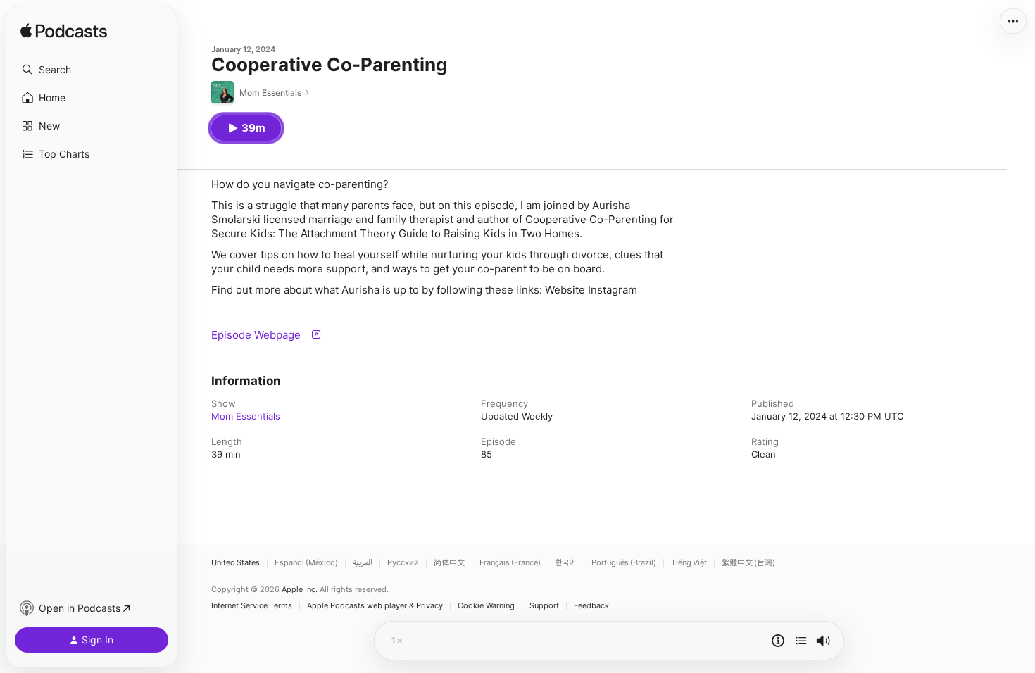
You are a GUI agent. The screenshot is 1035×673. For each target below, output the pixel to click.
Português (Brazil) (623, 563)
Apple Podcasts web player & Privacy (375, 606)
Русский (403, 563)
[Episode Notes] (778, 640)
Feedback (591, 606)
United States (235, 563)
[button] (91, 70)
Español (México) (306, 563)
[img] (63, 32)
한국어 (566, 563)
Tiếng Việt (689, 563)
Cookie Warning (486, 606)
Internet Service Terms (251, 606)
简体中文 (449, 563)
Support (544, 606)
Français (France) (510, 563)
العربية (362, 563)
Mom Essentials (245, 416)
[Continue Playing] (801, 640)
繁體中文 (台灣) (748, 563)
